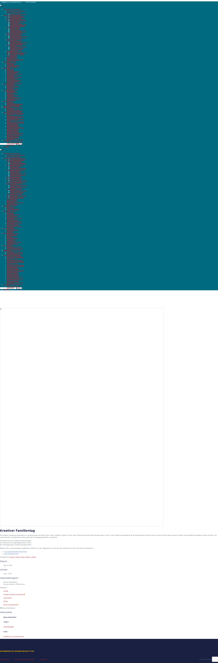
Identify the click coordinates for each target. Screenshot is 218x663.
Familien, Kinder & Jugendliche (13, 594)
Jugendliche (7, 598)
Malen (23, 557)
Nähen (28, 557)
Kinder (18, 557)
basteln (12, 557)
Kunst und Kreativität (10, 604)
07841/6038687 (8, 627)
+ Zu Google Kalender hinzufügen (15, 551)
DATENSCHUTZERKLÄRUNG (24, 659)
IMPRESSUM (4, 659)
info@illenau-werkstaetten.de (13, 636)
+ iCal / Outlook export (11, 554)
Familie (5, 591)
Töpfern (33, 557)
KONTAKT (43, 659)
